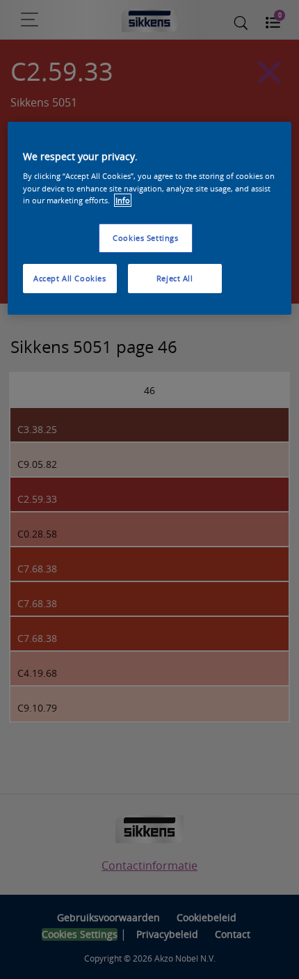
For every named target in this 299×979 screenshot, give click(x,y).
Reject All (174, 278)
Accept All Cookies (69, 278)
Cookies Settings (145, 238)
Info (122, 200)
